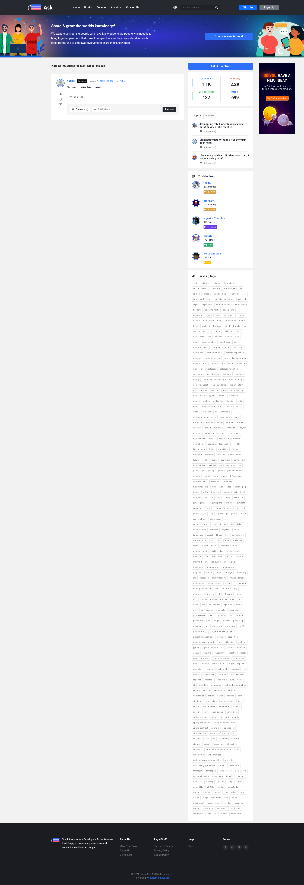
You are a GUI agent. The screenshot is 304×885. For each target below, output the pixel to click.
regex (231, 664)
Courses (101, 7)
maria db (197, 556)
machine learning (229, 546)
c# (244, 326)
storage (196, 744)
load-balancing (200, 540)
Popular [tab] (197, 115)
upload (239, 781)
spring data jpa (200, 717)
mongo (229, 572)
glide (195, 471)
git (240, 465)
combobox (225, 342)
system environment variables (207, 760)
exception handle (214, 422)
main (229, 551)
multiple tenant (237, 578)
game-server (199, 465)
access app (215, 288)
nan (216, 588)
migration (197, 572)
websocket (208, 808)
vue (243, 792)
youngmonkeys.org (159, 877)
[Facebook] (225, 847)
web (226, 798)
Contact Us (132, 7)
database (212, 369)
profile (242, 626)
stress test (232, 744)
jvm (226, 524)
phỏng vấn (198, 621)
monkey (209, 200)
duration (230, 401)
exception (197, 422)
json (233, 513)
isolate (227, 497)
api (244, 294)
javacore (241, 503)
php (208, 621)
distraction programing (233, 390)
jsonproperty (215, 519)
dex (212, 390)
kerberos (214, 530)
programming (199, 631)
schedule (203, 685)
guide (224, 476)
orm (195, 610)
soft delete (224, 706)
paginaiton (221, 610)
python (196, 648)
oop (203, 605)
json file (242, 513)
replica (240, 664)
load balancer (238, 535)
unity (230, 781)
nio (194, 599)
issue (236, 497)
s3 (194, 685)
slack (214, 701)
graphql (196, 476)
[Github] (232, 847)
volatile (234, 792)
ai (241, 288)
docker (221, 396)
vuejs (205, 798)
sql (234, 733)
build (227, 326)
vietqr (217, 792)
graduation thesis (235, 471)
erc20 (229, 406)
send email (219, 690)
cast (209, 337)
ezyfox (207, 433)
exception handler (234, 422)
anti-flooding (220, 294)
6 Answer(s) (210, 147)
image (196, 492)
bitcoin (196, 320)
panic (212, 615)
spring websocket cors (224, 723)
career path (198, 337)
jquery (220, 513)
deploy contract (200, 385)
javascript (197, 508)
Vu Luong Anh (212, 253)
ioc (211, 497)
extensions (231, 428)
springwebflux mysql (219, 733)
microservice (213, 567)
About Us (116, 7)
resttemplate (208, 674)
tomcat (236, 771)
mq (194, 578)
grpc (215, 476)
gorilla (220, 471)
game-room (239, 460)
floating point (199, 449)
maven (230, 556)
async (196, 304)
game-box (225, 460)
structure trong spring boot (218, 749)
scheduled (216, 685)
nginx (238, 594)
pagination (235, 610)
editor (196, 406)
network (197, 594)
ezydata (196, 433)
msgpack (204, 578)
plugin (217, 621)
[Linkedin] (246, 847)
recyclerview (239, 658)
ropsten (208, 680)
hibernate (227, 481)
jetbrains (228, 508)
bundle (236, 326)
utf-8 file (210, 787)
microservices (229, 567)
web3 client (198, 803)
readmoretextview (221, 658)
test (233, 760)
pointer (226, 621)
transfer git (242, 776)
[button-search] (217, 7)
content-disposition (235, 353)
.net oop (216, 283)
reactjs (243, 653)
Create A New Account (229, 36)
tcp (226, 760)
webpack (238, 803)
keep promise (199, 530)
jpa (205, 513)
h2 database (236, 476)
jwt (232, 524)
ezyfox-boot (218, 433)
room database (237, 674)
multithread (198, 583)
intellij (243, 492)
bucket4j (206, 326)
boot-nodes (230, 320)
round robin (221, 680)
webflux (227, 803)
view (226, 792)
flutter (211, 449)
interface (197, 497)
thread (222, 765)
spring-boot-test (200, 728)
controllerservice (212, 358)
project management (203, 637)
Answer (169, 109)
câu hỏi (218, 337)
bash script (198, 315)
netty (235, 588)
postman (197, 626)
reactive (232, 653)
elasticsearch (208, 406)
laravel (210, 535)
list (226, 535)
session (230, 696)
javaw (207, 508)
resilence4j (222, 669)
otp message (207, 610)
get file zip (231, 465)
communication (200, 347)
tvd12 (207, 183)
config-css (198, 353)
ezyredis (212, 444)
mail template (217, 551)
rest (244, 669)
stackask (235, 739)
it (242, 497)
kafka (239, 524)
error (195, 412)
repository (197, 669)
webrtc (196, 808)
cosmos (215, 363)
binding (241, 315)
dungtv (208, 236)
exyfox (243, 428)
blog (219, 320)
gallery (205, 460)
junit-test (217, 524)
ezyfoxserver (199, 438)
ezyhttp (211, 438)
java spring (217, 503)
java (195, 503)
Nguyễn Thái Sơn (214, 218)
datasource (198, 374)
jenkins (217, 508)
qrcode (230, 648)
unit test (220, 781)
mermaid (197, 562)
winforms (235, 808)
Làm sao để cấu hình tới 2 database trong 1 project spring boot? (224, 157)
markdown (210, 556)
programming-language (221, 631)
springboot (229, 728)
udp (195, 781)
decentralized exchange (214, 380)
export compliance (214, 428)
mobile (209, 572)
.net (195, 283)
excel (213, 417)
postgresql (238, 621)
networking (209, 594)
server (211, 696)
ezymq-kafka (234, 438)
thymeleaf (224, 771)
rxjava (239, 680)
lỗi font (204, 546)
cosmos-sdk (228, 363)
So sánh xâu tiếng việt (84, 87)
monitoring (241, 572)
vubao (71, 80)
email (221, 406)
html (214, 487)
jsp (226, 519)
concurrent (238, 347)
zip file (224, 814)
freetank (236, 449)
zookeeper (236, 814)
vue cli (196, 798)
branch (242, 320)
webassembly (213, 803)
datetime (227, 374)
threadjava (198, 771)
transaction (217, 776)
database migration (229, 369)
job (237, 508)
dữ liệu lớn (218, 401)
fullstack (221, 455)
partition (222, 615)
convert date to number (235, 358)
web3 (234, 798)
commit (237, 342)
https (228, 487)
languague (198, 535)
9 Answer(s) (210, 131)
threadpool (211, 771)
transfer (229, 776)
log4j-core (237, 540)
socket (196, 706)
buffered (217, 326)
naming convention (202, 588)
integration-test (230, 492)
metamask (198, 567)
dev (195, 390)
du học (206, 401)
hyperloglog (240, 487)
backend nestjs (212, 310)
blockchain (208, 320)
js (227, 513)
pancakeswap (199, 615)
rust (232, 680)
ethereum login (200, 417)
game (214, 460)
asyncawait (207, 304)
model (219, 572)
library (219, 535)
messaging (229, 562)
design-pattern (236, 385)
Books (88, 7)
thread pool (234, 765)
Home (76, 7)
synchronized (214, 755)
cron (195, 369)
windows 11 (222, 808)
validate (220, 787)
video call (206, 792)
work (209, 814)
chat (237, 337)
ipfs (218, 497)
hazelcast (215, 481)
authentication (240, 304)
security (207, 690)
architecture (206, 299)
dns (195, 396)
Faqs (191, 846)
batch (209, 315)
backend (197, 310)
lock (213, 540)
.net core (204, 283)
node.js (203, 599)
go (202, 471)
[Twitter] (239, 847)
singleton (197, 701)
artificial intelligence (224, 299)
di (218, 390)
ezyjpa (222, 438)
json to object (199, 519)
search (196, 690)
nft (219, 594)
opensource (214, 605)
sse (207, 739)
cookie (196, 363)
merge (239, 556)
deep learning (235, 380)
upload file (198, 787)
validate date (234, 787)
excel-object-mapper (229, 417)
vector (196, 792)
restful (196, 674)
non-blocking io (227, 599)
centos (228, 337)
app (195, 299)
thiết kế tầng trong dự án (204, 765)
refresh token (218, 664)
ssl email (223, 739)
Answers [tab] (209, 115)
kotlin (236, 530)
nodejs (213, 599)
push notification (226, 642)
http (221, 487)
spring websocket (201, 723)
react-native (220, 653)
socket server (209, 706)
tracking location (201, 776)
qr (222, 648)
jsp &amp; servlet (201, 524)
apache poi (234, 294)
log (219, 540)
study (236, 749)
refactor (205, 664)
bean (218, 315)
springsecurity (200, 733)
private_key (217, 626)
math (220, 556)
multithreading (214, 583)
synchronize (199, 755)
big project (229, 315)
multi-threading (219, 578)
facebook (223, 444)
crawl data (242, 363)
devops (203, 390)
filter (239, 444)
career (238, 331)
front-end (197, 455)
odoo (195, 605)
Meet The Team (129, 846)
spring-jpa (216, 728)
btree (195, 326)
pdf (231, 615)
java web (230, 503)
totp (244, 771)
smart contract (227, 701)
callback (228, 331)
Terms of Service (163, 846)
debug (196, 380)
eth (216, 412)
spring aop (218, 712)
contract (197, 358)
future (196, 460)
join (244, 508)
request (209, 669)
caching (216, 331)
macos (196, 551)
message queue (213, 562)
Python (122, 81)
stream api (219, 744)
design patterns (218, 385)
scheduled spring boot (235, 685)
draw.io (196, 401)
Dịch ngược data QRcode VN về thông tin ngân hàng (223, 141)
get (220, 465)
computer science (220, 347)
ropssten (197, 680)
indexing (215, 492)
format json (223, 449)
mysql (227, 583)
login (195, 546)
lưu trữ (214, 546)
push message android (204, 642)
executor (197, 428)
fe (233, 444)
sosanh (196, 712)
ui (201, 781)
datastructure (213, 374)
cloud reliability (209, 342)
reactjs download (201, 658)
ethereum (225, 412)
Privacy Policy (161, 850)
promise (220, 637)
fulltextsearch (234, 455)
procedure (230, 626)
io (206, 497)
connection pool (214, 353)
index (205, 492)
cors (205, 363)
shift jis (241, 696)
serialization (198, 696)
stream (207, 744)
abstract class (199, 288)
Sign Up (269, 7)
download (233, 396)
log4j (227, 540)
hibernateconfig (200, 487)
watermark (216, 798)
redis (195, 664)
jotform (196, 513)
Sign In (248, 7)
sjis (207, 701)
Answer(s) (82, 109)
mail (205, 551)
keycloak (226, 530)
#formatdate (229, 283)
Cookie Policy (161, 854)
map (237, 551)
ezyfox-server (233, 433)
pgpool (239, 615)
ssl (214, 739)
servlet (220, 696)
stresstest (197, 749)
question (241, 648)
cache (206, 331)
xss (215, 814)
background (228, 310)
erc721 (239, 406)
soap (240, 701)
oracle (239, 605)
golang (210, 471)
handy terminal (200, 481)
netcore (225, 588)
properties (233, 637)
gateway (212, 465)
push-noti (242, 642)
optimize (228, 605)
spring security (232, 717)
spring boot (232, 712)
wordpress (198, 814)
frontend (209, 455)
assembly (242, 299)
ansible (207, 294)
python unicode (75, 97)
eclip (240, 401)
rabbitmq (207, 653)
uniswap (209, 781)
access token (230, 288)
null (240, 599)
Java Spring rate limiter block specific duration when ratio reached (221, 125)
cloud (196, 342)
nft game (228, 594)
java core (204, 503)
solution (236, 706)
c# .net (196, 331)
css (202, 369)
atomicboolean (223, 304)
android (196, 294)
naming (242, 583)
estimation (206, 412)
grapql (207, 476)
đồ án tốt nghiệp (207, 396)
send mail (233, 690)
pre (206, 626)
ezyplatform (198, 444)
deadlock (239, 374)
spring (207, 712)
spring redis (216, 717)
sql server (197, 739)
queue (196, 653)
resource (235, 669)
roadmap (222, 674)
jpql (211, 513)
